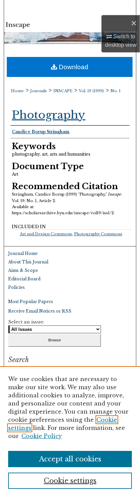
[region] (70, 431)
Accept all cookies (70, 459)
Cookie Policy (41, 436)
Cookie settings (70, 481)
